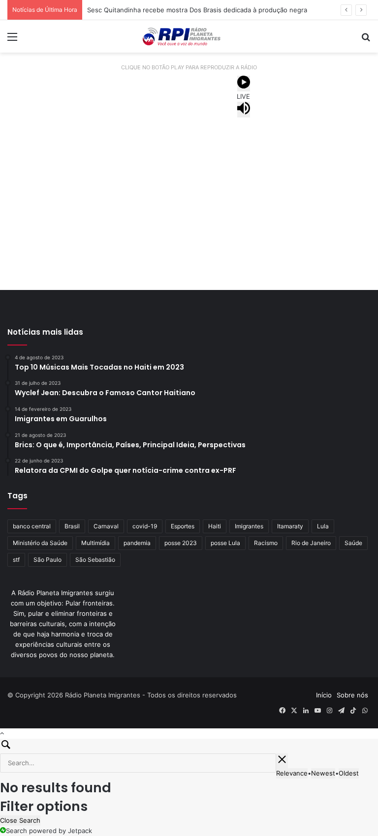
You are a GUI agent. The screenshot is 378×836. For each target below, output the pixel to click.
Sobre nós (352, 695)
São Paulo (47, 559)
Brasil (72, 526)
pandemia (137, 543)
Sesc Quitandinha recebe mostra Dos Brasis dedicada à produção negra (197, 10)
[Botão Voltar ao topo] (2, 733)
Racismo (266, 543)
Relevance (292, 773)
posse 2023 (180, 543)
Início (324, 695)
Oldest (349, 773)
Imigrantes (249, 526)
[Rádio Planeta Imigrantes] (189, 36)
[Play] (243, 83)
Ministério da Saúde (40, 543)
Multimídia (95, 543)
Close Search (20, 820)
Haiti (214, 526)
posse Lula (225, 543)
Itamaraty (290, 526)
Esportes (182, 526)
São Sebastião (95, 559)
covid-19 (144, 526)
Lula (323, 526)
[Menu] (12, 40)
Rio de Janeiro (311, 543)
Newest (323, 773)
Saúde (353, 543)
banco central (32, 526)
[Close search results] (282, 760)
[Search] (189, 746)
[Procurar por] (366, 40)
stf (16, 559)
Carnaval (106, 526)
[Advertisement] (189, 201)
